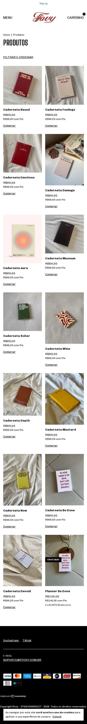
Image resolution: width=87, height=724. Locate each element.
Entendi (57, 716)
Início (6, 34)
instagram (11, 640)
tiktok (27, 640)
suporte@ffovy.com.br (22, 660)
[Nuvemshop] (13, 697)
